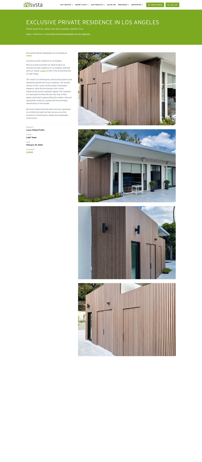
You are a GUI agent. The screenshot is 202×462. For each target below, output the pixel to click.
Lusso (42, 71)
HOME (28, 34)
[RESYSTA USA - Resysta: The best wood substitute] (33, 5)
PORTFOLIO (38, 34)
